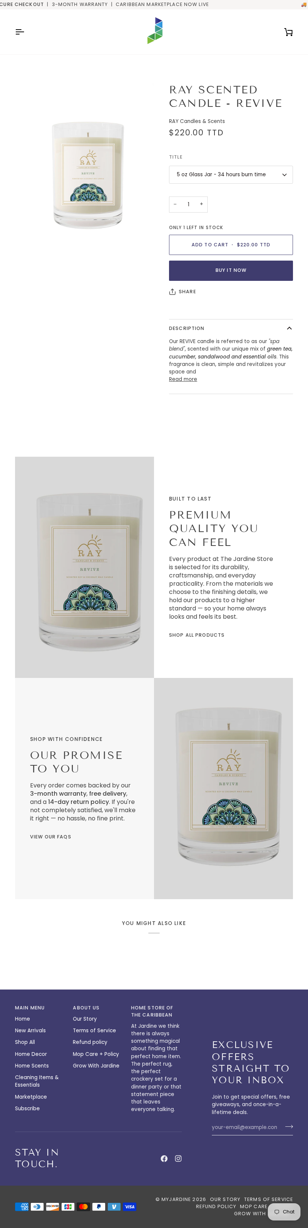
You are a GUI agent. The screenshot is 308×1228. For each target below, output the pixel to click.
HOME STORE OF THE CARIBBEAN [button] (152, 1011)
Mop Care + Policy (96, 1054)
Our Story (85, 1019)
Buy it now (231, 270)
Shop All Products (197, 635)
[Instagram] (178, 1158)
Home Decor (31, 1054)
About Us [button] (86, 1008)
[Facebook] (164, 1158)
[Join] (287, 1127)
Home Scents (32, 1065)
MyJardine (176, 1199)
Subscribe (27, 1108)
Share (187, 291)
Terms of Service (94, 1030)
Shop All (25, 1042)
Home (22, 1019)
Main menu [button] (30, 1008)
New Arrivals (30, 1030)
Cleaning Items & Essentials (37, 1081)
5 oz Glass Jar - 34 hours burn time (221, 174)
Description (186, 328)
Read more (183, 379)
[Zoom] (29, 248)
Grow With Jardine (96, 1065)
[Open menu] (26, 31)
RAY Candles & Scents (197, 121)
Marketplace (31, 1097)
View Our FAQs (50, 837)
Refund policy (90, 1042)
